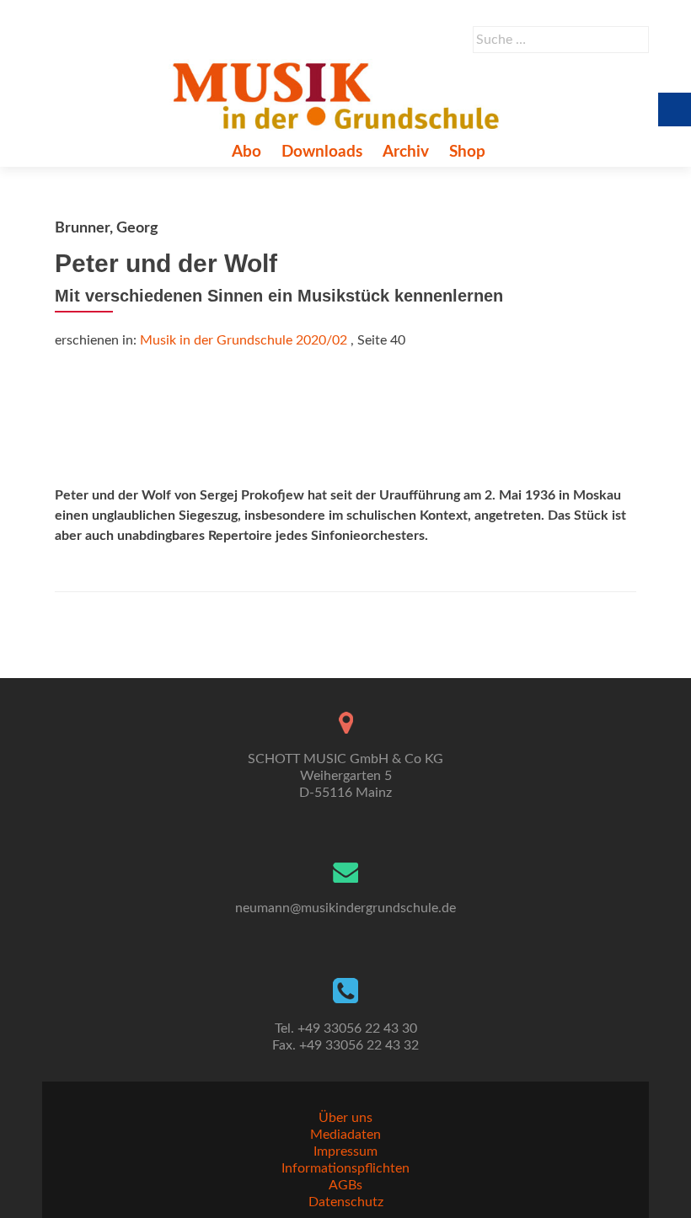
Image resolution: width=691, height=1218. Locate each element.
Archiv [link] (406, 152)
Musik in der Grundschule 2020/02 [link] (243, 340)
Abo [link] (246, 152)
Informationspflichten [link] (345, 1168)
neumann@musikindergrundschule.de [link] (345, 908)
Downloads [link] (321, 152)
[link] (339, 95)
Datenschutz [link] (345, 1202)
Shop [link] (467, 152)
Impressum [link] (345, 1151)
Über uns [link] (345, 1118)
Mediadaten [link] (345, 1134)
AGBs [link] (345, 1185)
